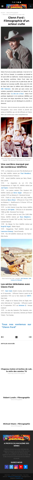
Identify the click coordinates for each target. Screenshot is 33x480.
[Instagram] (16, 467)
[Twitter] (11, 467)
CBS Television (6, 89)
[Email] (26, 467)
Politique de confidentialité (14, 476)
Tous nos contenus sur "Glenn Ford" (16, 325)
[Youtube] (21, 467)
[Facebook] (7, 467)
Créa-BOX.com (19, 478)
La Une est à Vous (17, 94)
